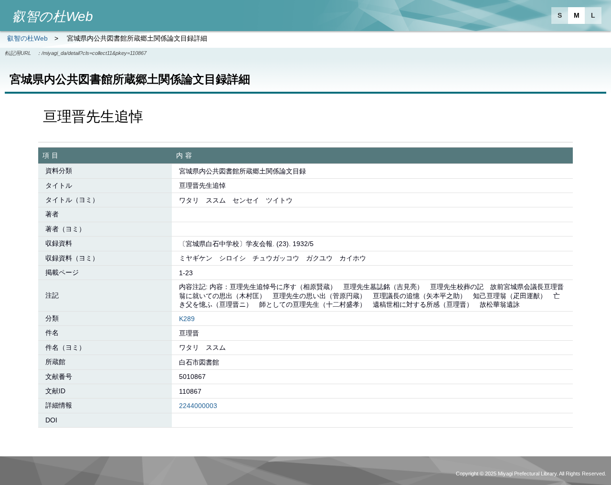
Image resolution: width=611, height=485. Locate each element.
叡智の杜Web (27, 38)
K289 (187, 319)
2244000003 (198, 406)
